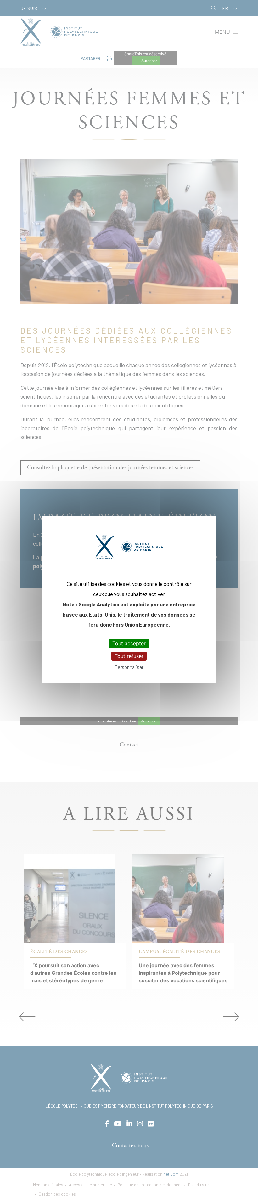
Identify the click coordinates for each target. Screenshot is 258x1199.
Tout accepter (129, 643)
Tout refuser (129, 656)
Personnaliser (129, 667)
